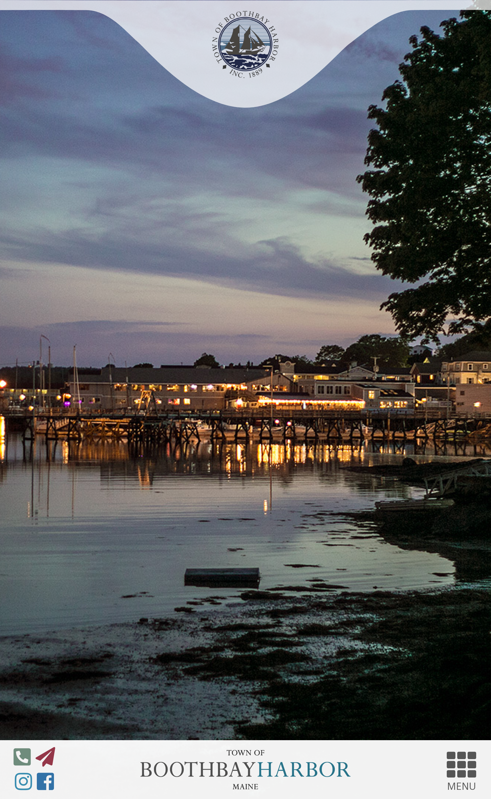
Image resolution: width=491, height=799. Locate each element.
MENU (461, 784)
